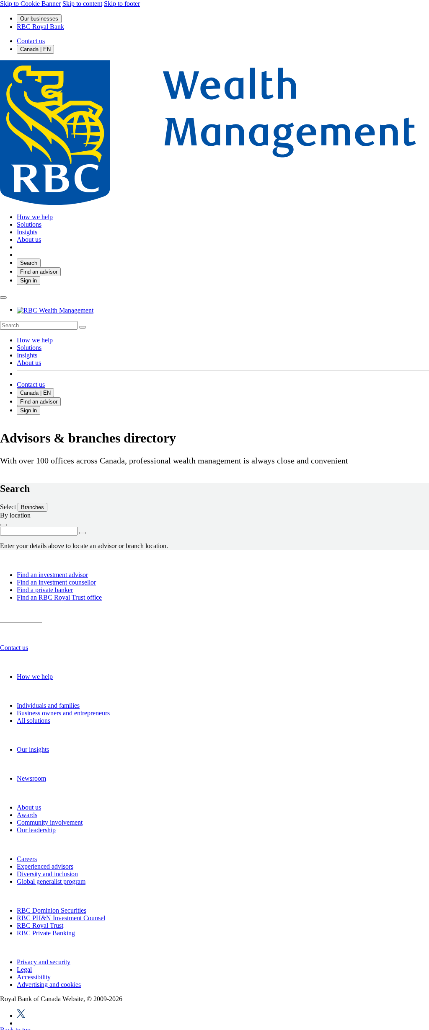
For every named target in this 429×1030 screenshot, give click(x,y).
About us (29, 362)
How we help (35, 340)
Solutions (29, 347)
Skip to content (82, 3)
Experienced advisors (45, 866)
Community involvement (50, 822)
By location (15, 515)
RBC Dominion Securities (51, 910)
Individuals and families (48, 705)
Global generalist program (51, 881)
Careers (27, 858)
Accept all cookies (333, 979)
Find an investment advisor (52, 574)
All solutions (33, 720)
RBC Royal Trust (40, 925)
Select (9, 506)
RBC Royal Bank (40, 26)
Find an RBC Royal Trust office (59, 597)
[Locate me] (3, 525)
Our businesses (39, 19)
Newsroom (31, 778)
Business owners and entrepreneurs (63, 713)
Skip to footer (122, 3)
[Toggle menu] (3, 297)
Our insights (33, 749)
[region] (214, 978)
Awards (27, 814)
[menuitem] (214, 325)
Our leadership (36, 829)
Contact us (31, 40)
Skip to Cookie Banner (30, 3)
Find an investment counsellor (56, 582)
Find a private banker (45, 589)
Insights (27, 355)
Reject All (333, 958)
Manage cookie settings (333, 1006)
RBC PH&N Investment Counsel (61, 917)
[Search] (82, 327)
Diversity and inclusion (47, 873)
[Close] (413, 949)
